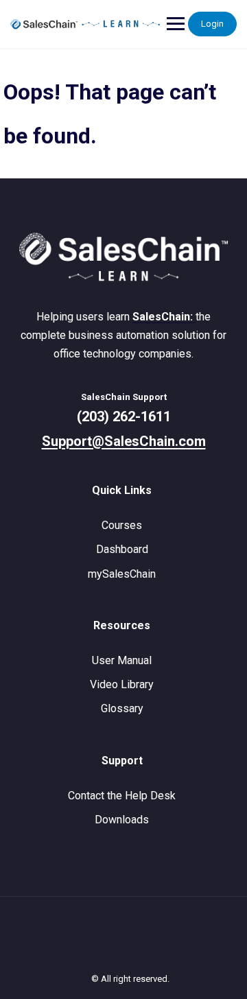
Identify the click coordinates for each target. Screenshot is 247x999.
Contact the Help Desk (122, 795)
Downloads (122, 819)
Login (212, 24)
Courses (122, 525)
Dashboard (122, 549)
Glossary (122, 708)
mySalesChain (122, 573)
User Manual (122, 660)
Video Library (122, 684)
